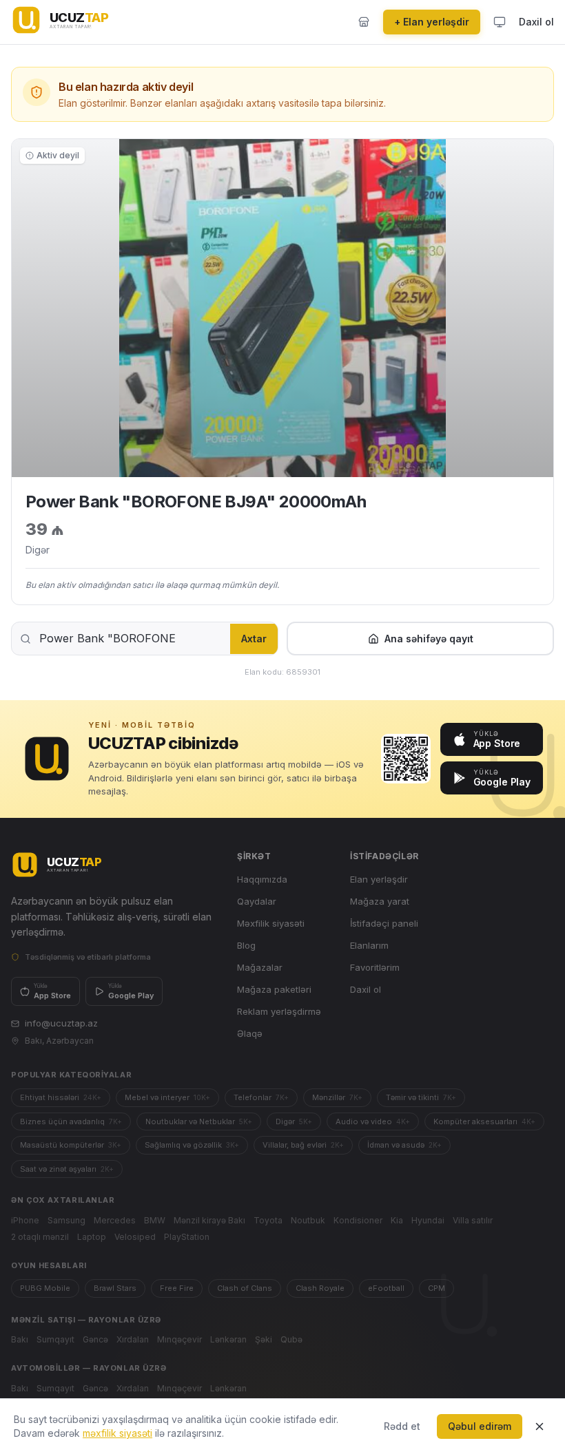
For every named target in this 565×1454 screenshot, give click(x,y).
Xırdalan (132, 1339)
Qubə (291, 1339)
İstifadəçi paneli (384, 923)
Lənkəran (228, 1339)
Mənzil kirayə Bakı (209, 1220)
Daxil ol (536, 22)
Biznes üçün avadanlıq (71, 1121)
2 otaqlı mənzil (40, 1237)
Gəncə (95, 1339)
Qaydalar (256, 901)
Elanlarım (369, 945)
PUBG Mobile (45, 1288)
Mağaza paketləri (274, 989)
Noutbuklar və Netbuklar (198, 1121)
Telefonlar (261, 1097)
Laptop (91, 1237)
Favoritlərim (375, 967)
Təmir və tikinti (421, 1097)
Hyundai (427, 1220)
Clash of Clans (244, 1288)
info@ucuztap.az (61, 1023)
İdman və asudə (404, 1145)
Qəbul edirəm (479, 1426)
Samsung (66, 1220)
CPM (436, 1288)
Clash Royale (320, 1288)
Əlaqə (250, 1033)
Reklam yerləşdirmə (279, 1011)
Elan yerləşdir (379, 879)
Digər (294, 1121)
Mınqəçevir (179, 1339)
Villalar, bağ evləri (303, 1145)
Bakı (19, 1339)
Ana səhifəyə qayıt (428, 638)
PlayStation (186, 1237)
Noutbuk (308, 1220)
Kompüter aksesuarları (484, 1121)
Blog (246, 945)
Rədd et (402, 1426)
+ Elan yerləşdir (431, 22)
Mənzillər (337, 1097)
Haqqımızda (262, 879)
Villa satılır (473, 1220)
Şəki (263, 1339)
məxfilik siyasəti (117, 1433)
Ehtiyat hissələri (60, 1097)
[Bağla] (539, 1426)
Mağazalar (259, 967)
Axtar (254, 638)
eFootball (386, 1288)
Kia (397, 1220)
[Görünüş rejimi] (499, 22)
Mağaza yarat (379, 901)
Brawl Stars (115, 1288)
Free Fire (177, 1288)
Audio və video (373, 1121)
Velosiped (135, 1237)
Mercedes (115, 1220)
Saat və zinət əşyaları (67, 1169)
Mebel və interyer (167, 1097)
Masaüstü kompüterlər (70, 1145)
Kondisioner (357, 1220)
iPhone (25, 1220)
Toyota (268, 1220)
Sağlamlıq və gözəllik (192, 1145)
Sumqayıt (55, 1339)
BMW (154, 1220)
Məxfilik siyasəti (271, 923)
